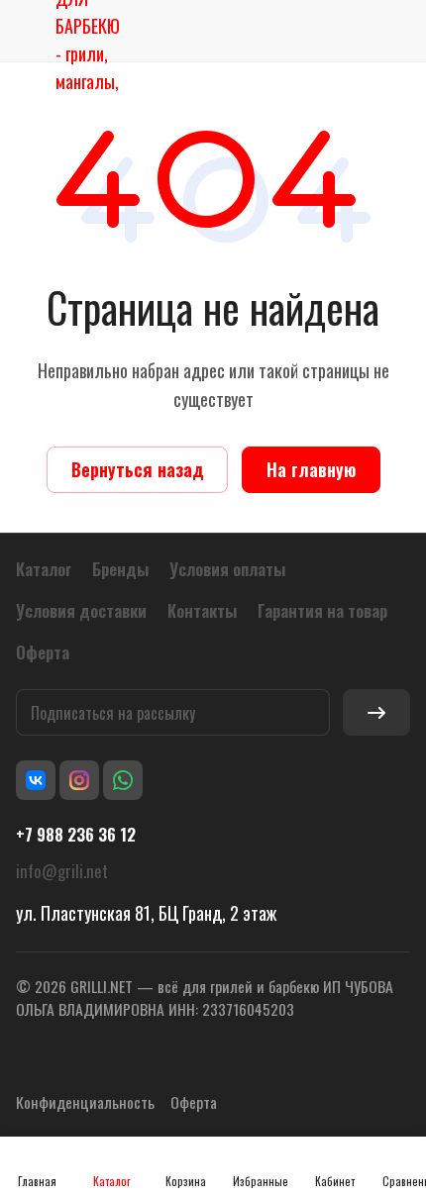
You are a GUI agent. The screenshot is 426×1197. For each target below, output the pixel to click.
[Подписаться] (376, 712)
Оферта (193, 1102)
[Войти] (350, 31)
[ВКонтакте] (35, 780)
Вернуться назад (137, 469)
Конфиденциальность (85, 1102)
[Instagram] (79, 780)
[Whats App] (123, 780)
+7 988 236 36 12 (76, 835)
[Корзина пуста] (394, 31)
